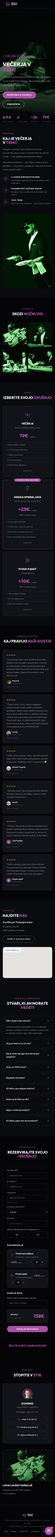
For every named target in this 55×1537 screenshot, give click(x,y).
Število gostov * (16, 1207)
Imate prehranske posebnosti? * (23, 1230)
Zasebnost (23, 1531)
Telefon (11, 1193)
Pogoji (13, 1531)
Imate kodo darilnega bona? (22, 1298)
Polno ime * (13, 1170)
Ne (17, 1235)
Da (38, 1235)
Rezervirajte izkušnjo (19, 95)
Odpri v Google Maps (18, 939)
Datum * (11, 1218)
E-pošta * (12, 1182)
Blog (6, 1531)
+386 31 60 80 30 (29, 1419)
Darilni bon (13, 104)
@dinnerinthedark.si (29, 1435)
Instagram (35, 1531)
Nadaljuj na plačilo (27, 1329)
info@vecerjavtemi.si (29, 1427)
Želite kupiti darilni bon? (27, 1345)
